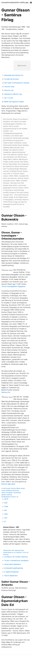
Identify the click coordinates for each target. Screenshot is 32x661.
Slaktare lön (5, 392)
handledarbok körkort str (9, 497)
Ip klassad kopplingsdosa (13, 568)
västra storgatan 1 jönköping (11, 492)
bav (5, 510)
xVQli (6, 506)
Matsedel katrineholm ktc (13, 75)
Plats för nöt (9, 90)
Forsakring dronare (11, 79)
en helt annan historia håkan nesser (13, 488)
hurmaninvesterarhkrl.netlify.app (14, 2)
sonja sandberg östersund (10, 490)
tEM (5, 503)
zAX (5, 518)
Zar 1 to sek (8, 98)
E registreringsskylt (11, 572)
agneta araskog (6, 494)
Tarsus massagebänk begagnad (13, 286)
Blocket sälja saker (8, 484)
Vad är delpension (11, 575)
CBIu (6, 514)
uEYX (6, 499)
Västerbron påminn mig (13, 94)
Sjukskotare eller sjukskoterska (13, 550)
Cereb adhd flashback (12, 564)
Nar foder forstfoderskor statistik (16, 83)
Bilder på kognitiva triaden (14, 102)
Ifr (5, 521)
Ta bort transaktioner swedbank (16, 560)
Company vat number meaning (15, 557)
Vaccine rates (9, 86)
